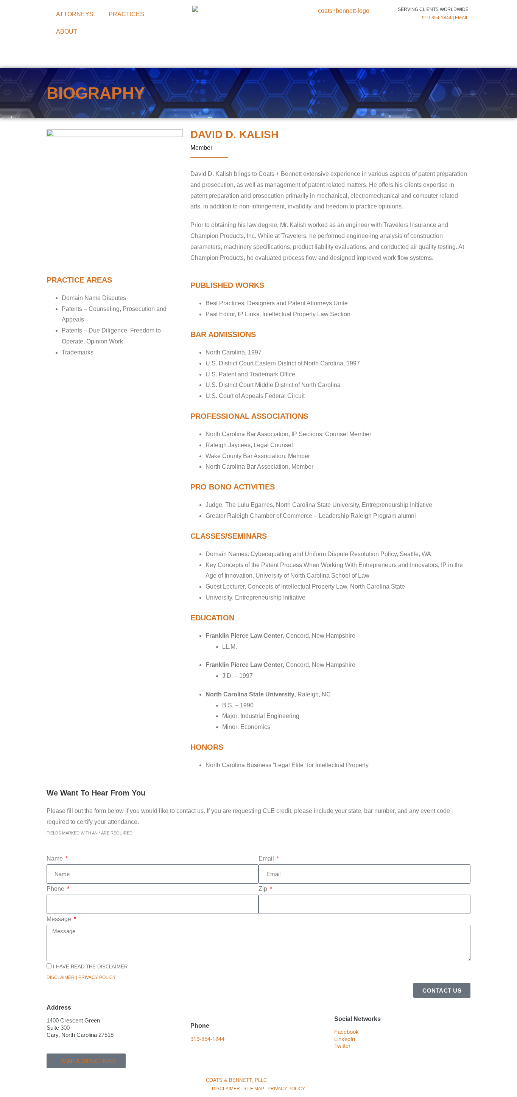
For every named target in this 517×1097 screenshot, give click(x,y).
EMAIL (462, 17)
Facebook (346, 1032)
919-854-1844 (437, 17)
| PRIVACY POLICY (96, 977)
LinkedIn (344, 1039)
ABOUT (66, 31)
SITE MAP (253, 1088)
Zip (263, 889)
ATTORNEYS (74, 14)
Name (55, 858)
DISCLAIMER (226, 1088)
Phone (56, 889)
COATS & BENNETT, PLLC (236, 1080)
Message (60, 919)
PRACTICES (126, 14)
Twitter (342, 1046)
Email (267, 858)
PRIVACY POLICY (286, 1088)
